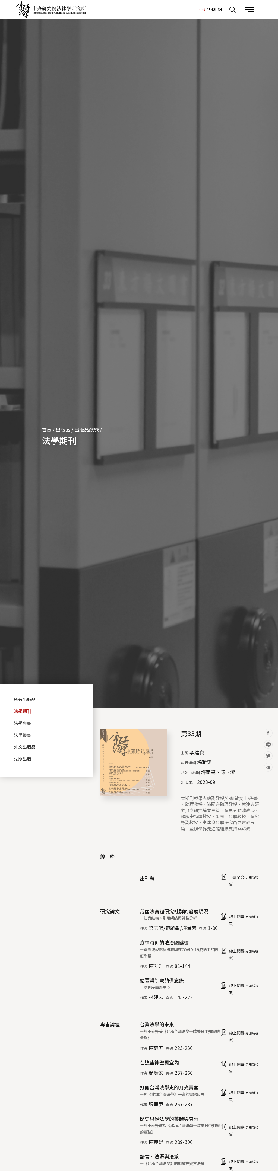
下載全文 (243, 880)
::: (193, 9)
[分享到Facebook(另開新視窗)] (268, 733)
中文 (202, 9)
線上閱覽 (243, 920)
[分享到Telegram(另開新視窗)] (268, 767)
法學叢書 (22, 735)
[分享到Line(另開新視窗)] (268, 744)
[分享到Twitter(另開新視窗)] (268, 755)
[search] (232, 9)
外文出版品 (25, 747)
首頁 (47, 429)
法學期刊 (59, 440)
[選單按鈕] (249, 9)
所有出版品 (25, 699)
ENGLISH (215, 9)
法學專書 (22, 723)
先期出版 (22, 759)
